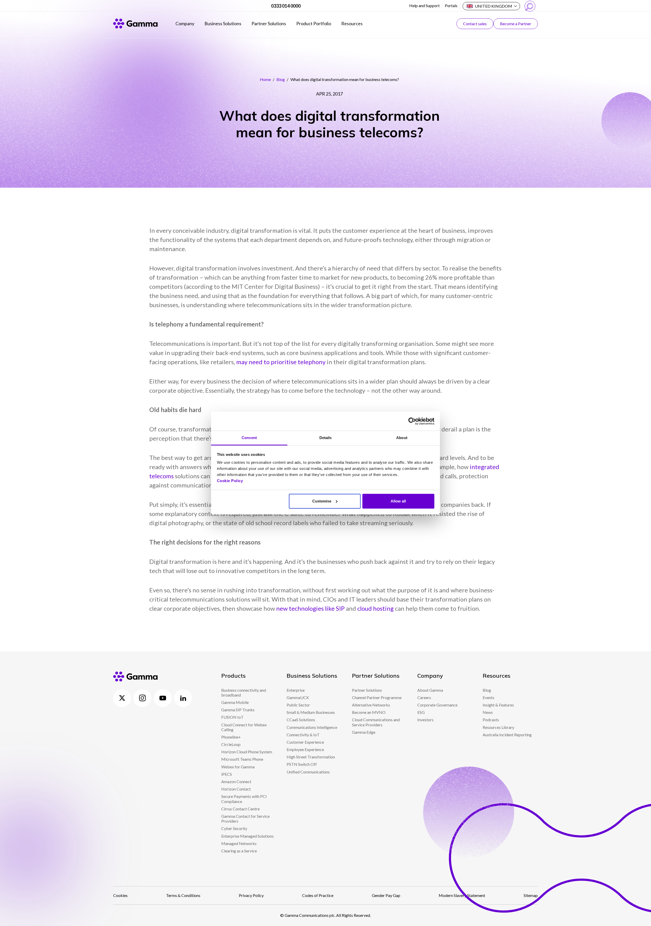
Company (184, 23)
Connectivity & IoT (303, 734)
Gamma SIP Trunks (238, 709)
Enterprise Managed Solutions (247, 836)
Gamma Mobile (235, 702)
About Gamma (430, 690)
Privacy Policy (251, 895)
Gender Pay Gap (386, 895)
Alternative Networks (371, 704)
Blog (280, 79)
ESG (421, 712)
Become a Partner (515, 23)
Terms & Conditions (183, 895)
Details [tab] (325, 437)
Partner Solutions (268, 23)
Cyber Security (234, 828)
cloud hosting (375, 608)
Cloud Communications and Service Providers (376, 722)
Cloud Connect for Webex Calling (244, 727)
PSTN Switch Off (302, 764)
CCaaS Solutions (301, 719)
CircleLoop (231, 744)
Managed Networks (239, 843)
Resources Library (498, 727)
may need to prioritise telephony (281, 361)
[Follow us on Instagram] (142, 698)
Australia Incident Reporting (507, 734)
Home (265, 79)
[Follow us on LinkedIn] (183, 698)
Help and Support (424, 5)
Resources (352, 23)
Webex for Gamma (238, 766)
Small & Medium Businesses (311, 712)
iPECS (226, 774)
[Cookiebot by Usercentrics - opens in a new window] (412, 421)
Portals (451, 5)
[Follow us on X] (122, 698)
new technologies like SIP (310, 608)
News (488, 712)
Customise (321, 501)
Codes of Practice (317, 895)
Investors (425, 719)
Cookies (120, 895)
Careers (424, 697)
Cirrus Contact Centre (240, 808)
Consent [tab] (249, 437)
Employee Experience (305, 749)
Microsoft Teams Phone (242, 759)
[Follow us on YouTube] (163, 698)
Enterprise (296, 690)
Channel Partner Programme (377, 697)
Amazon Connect (236, 781)
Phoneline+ (231, 736)
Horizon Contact (236, 788)
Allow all (398, 501)
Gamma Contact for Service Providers (245, 818)
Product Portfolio (313, 23)
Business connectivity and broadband (243, 692)
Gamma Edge (363, 732)
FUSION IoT (232, 717)
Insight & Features (498, 704)
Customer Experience (305, 742)
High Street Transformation (311, 756)
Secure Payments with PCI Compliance (244, 799)
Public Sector (298, 704)
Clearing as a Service (239, 850)
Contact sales (475, 23)
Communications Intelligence (312, 727)
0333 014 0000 (286, 6)
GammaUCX (298, 697)
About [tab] (401, 437)
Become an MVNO (369, 712)
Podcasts (491, 719)
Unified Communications (308, 771)
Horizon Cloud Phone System (246, 751)
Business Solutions (222, 23)
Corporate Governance (437, 704)
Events (488, 697)
